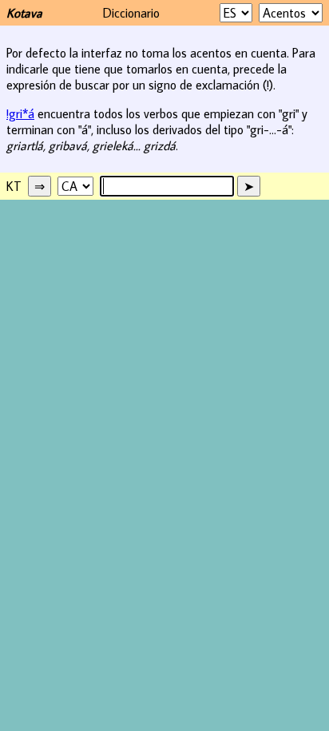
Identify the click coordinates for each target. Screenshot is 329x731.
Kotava (24, 13)
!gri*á (20, 113)
